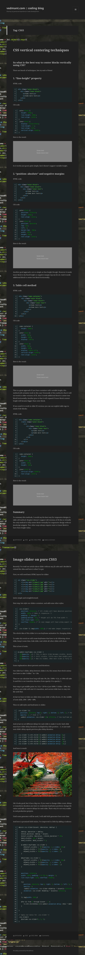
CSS (32, 540)
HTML (39, 540)
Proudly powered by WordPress (23, 951)
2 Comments (45, 935)
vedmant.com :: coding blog (25, 8)
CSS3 (26, 540)
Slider (36, 935)
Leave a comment (49, 540)
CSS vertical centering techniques (41, 50)
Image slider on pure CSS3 (35, 559)
